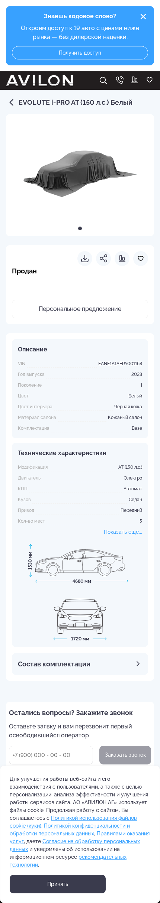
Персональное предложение (80, 308)
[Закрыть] (143, 16)
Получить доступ (80, 53)
